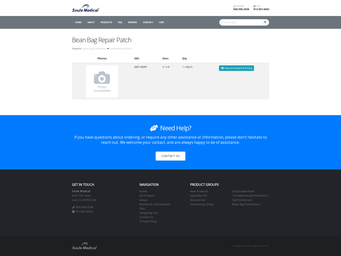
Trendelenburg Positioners (250, 195)
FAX (258, 6)
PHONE (240, 6)
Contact (148, 22)
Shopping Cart (148, 212)
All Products (147, 195)
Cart (161, 22)
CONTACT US (170, 156)
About (91, 22)
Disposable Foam (243, 191)
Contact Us (146, 217)
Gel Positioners (242, 200)
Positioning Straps (202, 204)
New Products (199, 191)
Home (78, 22)
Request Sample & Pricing (238, 68)
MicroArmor (198, 200)
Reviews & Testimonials (154, 204)
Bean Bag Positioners (94, 48)
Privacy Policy (148, 221)
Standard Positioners (121, 48)
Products (106, 22)
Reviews (132, 22)
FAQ (120, 22)
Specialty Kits (198, 195)
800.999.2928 (241, 9)
